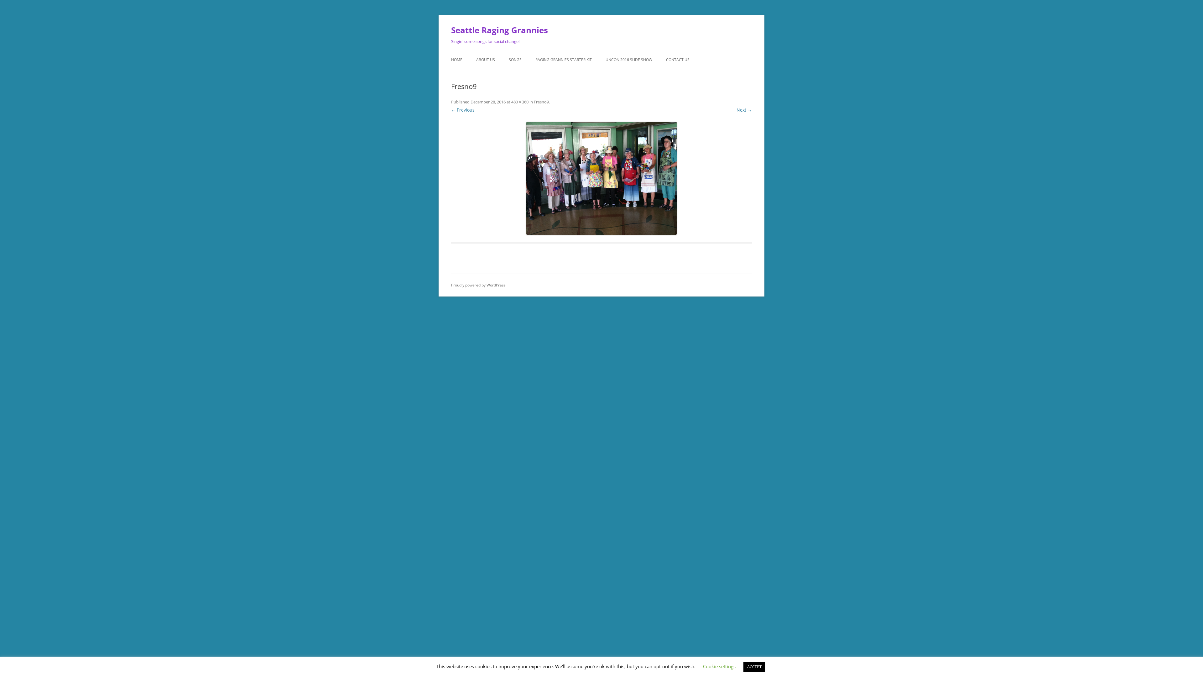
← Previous (463, 110)
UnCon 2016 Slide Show (629, 59)
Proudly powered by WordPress (478, 285)
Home (456, 59)
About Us (485, 59)
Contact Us (678, 59)
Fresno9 (541, 102)
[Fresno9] (601, 178)
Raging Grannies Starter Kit (563, 59)
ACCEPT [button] (754, 666)
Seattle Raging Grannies (499, 30)
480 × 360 (520, 102)
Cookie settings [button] (719, 666)
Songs (515, 59)
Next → (744, 110)
